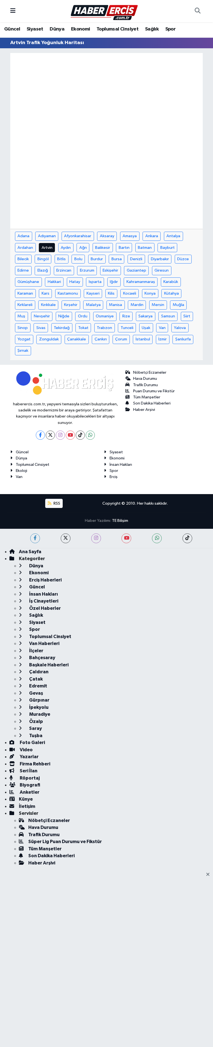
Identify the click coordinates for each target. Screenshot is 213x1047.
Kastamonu (68, 293)
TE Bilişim (120, 521)
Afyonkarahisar (77, 236)
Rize (126, 316)
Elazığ (42, 270)
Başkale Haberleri (48, 664)
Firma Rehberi (34, 764)
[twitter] (65, 538)
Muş (21, 316)
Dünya (57, 29)
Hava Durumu (145, 378)
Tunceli (127, 328)
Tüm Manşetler (146, 397)
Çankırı (101, 339)
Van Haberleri (43, 643)
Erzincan (63, 270)
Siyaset (35, 29)
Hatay (74, 282)
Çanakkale (76, 339)
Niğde (63, 316)
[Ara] (197, 11)
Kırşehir (70, 305)
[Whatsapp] (90, 435)
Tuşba (35, 735)
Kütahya (171, 293)
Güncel (12, 29)
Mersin (158, 305)
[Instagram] (60, 435)
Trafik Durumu (145, 385)
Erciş (114, 477)
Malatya (93, 305)
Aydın (66, 248)
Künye (26, 799)
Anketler (29, 792)
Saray (35, 728)
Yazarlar (29, 756)
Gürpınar (38, 700)
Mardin (137, 305)
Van (162, 328)
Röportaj (29, 778)
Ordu (82, 316)
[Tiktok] (80, 435)
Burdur (97, 259)
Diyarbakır (160, 259)
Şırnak (22, 350)
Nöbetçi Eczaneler (149, 372)
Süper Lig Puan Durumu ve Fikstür (65, 841)
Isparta (95, 282)
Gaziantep (136, 270)
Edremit (37, 686)
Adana (23, 236)
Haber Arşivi (144, 410)
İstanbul (143, 339)
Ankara (151, 236)
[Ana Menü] (13, 11)
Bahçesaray (41, 657)
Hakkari (54, 282)
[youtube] (126, 538)
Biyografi (29, 785)
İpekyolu (38, 707)
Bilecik (23, 259)
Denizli (136, 259)
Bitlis (61, 259)
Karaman (25, 293)
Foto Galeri (32, 742)
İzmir (162, 339)
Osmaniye (105, 316)
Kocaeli (129, 293)
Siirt (186, 316)
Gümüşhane (28, 282)
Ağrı (83, 248)
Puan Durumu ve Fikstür (154, 391)
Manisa (115, 305)
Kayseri (93, 293)
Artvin (47, 248)
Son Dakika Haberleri (152, 403)
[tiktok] (187, 538)
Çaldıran (38, 671)
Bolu (78, 259)
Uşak (146, 328)
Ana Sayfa (30, 551)
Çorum (121, 339)
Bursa (116, 259)
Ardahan (25, 248)
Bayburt (167, 248)
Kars (45, 293)
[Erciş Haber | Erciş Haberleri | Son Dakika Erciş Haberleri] (103, 11)
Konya (150, 293)
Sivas (40, 328)
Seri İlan (28, 770)
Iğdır (114, 282)
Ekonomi (80, 29)
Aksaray (107, 236)
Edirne (23, 270)
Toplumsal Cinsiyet (117, 29)
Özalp (35, 721)
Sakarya (145, 316)
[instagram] (96, 538)
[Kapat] (209, 874)
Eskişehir (110, 270)
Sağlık (152, 29)
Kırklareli (24, 305)
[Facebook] (40, 435)
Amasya (130, 236)
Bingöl (43, 259)
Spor (170, 29)
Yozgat (24, 339)
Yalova (180, 328)
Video (26, 749)
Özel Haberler (44, 608)
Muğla (178, 305)
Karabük (170, 282)
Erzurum (87, 270)
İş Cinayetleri (43, 601)
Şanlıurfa (183, 339)
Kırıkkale (48, 305)
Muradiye (39, 714)
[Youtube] (70, 435)
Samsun (168, 316)
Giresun (161, 270)
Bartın (124, 248)
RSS (56, 503)
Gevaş (35, 693)
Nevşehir (42, 316)
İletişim (27, 806)
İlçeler (35, 650)
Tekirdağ (62, 328)
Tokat (83, 328)
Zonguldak (49, 339)
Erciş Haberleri (45, 580)
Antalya (173, 236)
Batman (145, 248)
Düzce (183, 259)
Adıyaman (47, 236)
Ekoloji (21, 471)
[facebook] (35, 538)
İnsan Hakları (121, 464)
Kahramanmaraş (140, 282)
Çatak (35, 679)
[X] (50, 435)
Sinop (22, 328)
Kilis (111, 293)
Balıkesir (102, 248)
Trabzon (104, 328)
